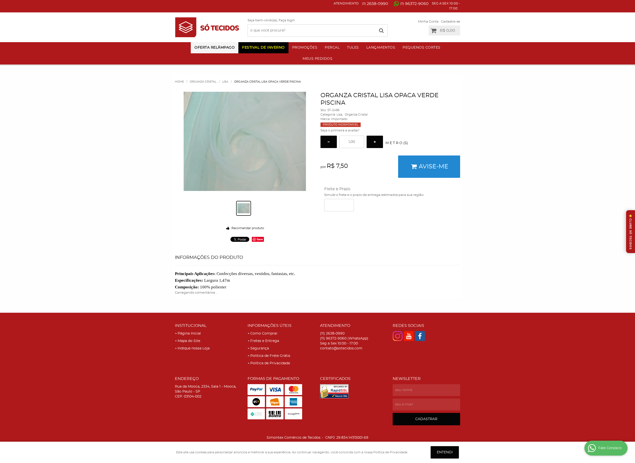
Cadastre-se (450, 21)
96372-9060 (414, 4)
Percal (332, 47)
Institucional (190, 326)
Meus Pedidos (317, 59)
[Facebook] (420, 336)
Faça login (287, 20)
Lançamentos (380, 47)
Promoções (305, 47)
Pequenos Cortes (422, 47)
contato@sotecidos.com (341, 348)
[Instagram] (398, 336)
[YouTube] (409, 336)
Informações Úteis (269, 326)
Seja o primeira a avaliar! (339, 130)
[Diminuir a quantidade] (328, 142)
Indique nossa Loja (194, 348)
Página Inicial (189, 333)
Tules (353, 47)
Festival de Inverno (263, 47)
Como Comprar (264, 333)
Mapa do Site (189, 341)
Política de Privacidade (270, 363)
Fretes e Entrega (264, 341)
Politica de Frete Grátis (270, 356)
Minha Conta (428, 21)
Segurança (259, 348)
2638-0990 (375, 4)
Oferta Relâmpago (214, 47)
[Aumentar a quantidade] (375, 142)
